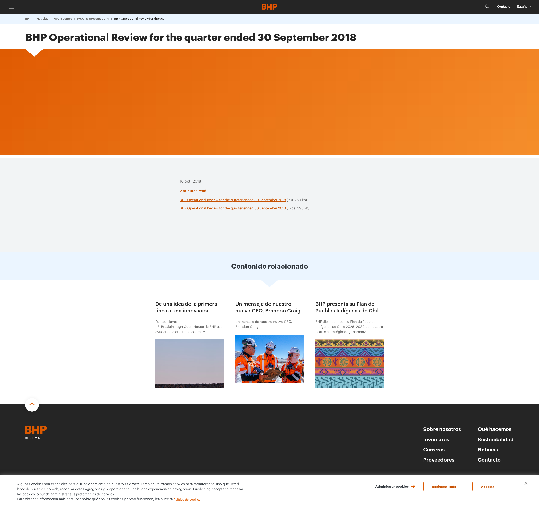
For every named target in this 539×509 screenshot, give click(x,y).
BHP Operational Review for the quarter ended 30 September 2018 (140, 18)
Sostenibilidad (496, 439)
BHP (28, 18)
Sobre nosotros (442, 429)
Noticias (42, 18)
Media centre (62, 18)
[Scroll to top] (32, 405)
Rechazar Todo (444, 486)
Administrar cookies (392, 486)
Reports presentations (93, 18)
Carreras (434, 449)
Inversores (436, 439)
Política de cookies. (187, 499)
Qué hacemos (494, 429)
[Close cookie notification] (526, 483)
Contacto (503, 6)
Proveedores (438, 459)
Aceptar (487, 486)
